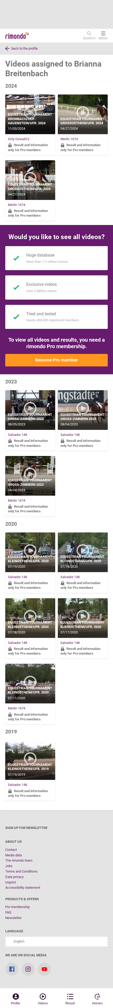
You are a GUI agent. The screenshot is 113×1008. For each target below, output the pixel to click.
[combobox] (56, 941)
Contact (11, 850)
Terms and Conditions (21, 871)
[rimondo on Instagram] (28, 969)
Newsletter (13, 918)
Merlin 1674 (69, 139)
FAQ (8, 912)
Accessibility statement (22, 888)
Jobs (9, 866)
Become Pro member (56, 360)
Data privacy (14, 877)
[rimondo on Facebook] (11, 969)
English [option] (18, 941)
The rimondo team (18, 860)
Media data (13, 855)
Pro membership (17, 907)
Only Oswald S (18, 139)
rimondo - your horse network (17, 36)
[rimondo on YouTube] (44, 969)
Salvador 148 (17, 435)
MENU (103, 38)
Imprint (10, 882)
